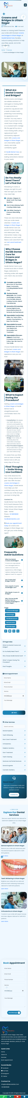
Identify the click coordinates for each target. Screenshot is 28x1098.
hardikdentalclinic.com (12, 519)
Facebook (5, 1068)
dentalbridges (10, 626)
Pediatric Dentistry (8, 748)
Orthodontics (7, 744)
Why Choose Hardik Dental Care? (13, 656)
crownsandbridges (12, 610)
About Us (4, 1054)
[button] (25, 5)
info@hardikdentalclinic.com (10, 1084)
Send (15, 713)
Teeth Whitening (8, 735)
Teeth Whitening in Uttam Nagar (13, 878)
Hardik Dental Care (8, 38)
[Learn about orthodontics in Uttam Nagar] (14, 900)
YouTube (5, 1071)
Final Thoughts (7, 666)
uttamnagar (10, 614)
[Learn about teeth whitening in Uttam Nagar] (14, 867)
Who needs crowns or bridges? (12, 593)
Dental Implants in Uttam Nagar (12, 846)
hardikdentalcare (11, 618)
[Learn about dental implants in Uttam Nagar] (14, 834)
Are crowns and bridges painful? (10, 580)
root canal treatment (14, 242)
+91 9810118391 (13, 514)
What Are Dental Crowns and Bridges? (12, 646)
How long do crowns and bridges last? (12, 586)
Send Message (13, 1012)
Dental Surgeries (8, 765)
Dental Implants (8, 731)
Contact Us (14, 795)
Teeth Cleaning (7, 757)
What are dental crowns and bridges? (12, 560)
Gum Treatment (8, 752)
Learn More (4, 856)
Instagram (5, 1073)
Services (9, 50)
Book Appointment (7, 1060)
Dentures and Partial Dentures (12, 761)
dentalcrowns (10, 622)
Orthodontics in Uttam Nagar (11, 911)
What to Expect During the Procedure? (11, 661)
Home (3, 50)
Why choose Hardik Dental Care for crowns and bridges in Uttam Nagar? (12, 601)
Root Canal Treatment (10, 739)
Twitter (4, 1076)
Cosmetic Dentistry (9, 770)
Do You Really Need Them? (11, 651)
